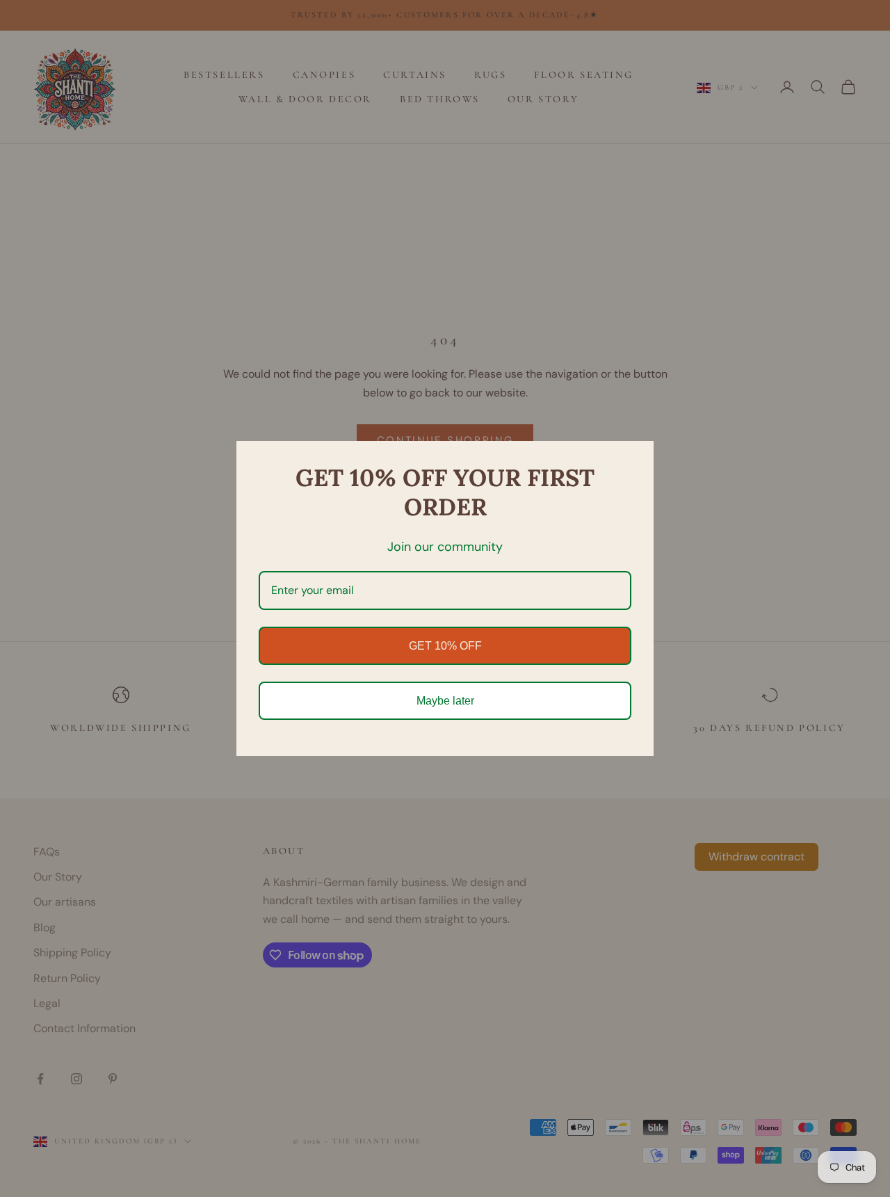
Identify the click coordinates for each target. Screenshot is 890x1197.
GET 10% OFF (445, 646)
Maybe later (445, 701)
